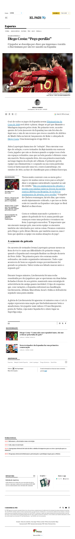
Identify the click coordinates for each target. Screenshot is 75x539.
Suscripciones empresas (36, 523)
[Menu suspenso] (6, 17)
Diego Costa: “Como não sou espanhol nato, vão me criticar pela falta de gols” (12, 208)
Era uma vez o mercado (9, 192)
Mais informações (12, 371)
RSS (43, 523)
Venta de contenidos (26, 521)
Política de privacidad (50, 521)
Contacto (18, 521)
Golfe (33, 31)
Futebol (7, 31)
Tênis (29, 31)
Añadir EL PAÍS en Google (63, 114)
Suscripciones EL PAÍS (24, 523)
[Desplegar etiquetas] (66, 362)
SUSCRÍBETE (56, 13)
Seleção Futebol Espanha (21, 362)
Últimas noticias (10, 438)
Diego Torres (37, 107)
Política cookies (40, 521)
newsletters (10, 476)
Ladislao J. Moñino (24, 337)
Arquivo (42, 476)
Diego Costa (13, 139)
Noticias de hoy (52, 523)
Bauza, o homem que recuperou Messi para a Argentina (12, 199)
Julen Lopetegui (33, 362)
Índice (46, 523)
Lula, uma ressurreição (16, 445)
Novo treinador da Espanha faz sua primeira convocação (11, 217)
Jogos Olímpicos (15, 31)
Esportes (10, 26)
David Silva (54, 362)
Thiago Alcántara (44, 362)
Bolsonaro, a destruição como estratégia (21, 441)
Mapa (57, 521)
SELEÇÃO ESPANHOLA (14, 36)
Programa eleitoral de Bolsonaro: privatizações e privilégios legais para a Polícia (34, 454)
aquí (45, 371)
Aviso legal (33, 521)
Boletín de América (12, 480)
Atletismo (23, 31)
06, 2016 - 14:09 (41, 109)
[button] (37, 72)
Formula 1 (39, 31)
